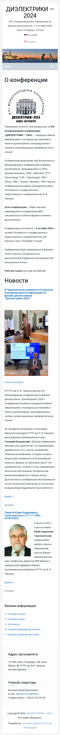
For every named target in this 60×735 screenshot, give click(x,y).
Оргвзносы (13, 624)
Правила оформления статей (23, 634)
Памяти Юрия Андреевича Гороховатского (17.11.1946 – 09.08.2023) (23, 515)
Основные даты (16, 619)
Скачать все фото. (14, 382)
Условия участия (16, 614)
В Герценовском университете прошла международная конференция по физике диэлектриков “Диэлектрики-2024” (29, 294)
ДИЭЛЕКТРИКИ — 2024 (30, 12)
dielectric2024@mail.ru (27, 694)
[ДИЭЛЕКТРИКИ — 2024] (30, 55)
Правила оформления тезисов (23, 629)
